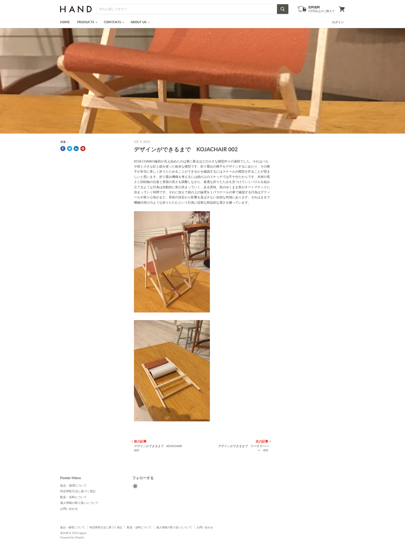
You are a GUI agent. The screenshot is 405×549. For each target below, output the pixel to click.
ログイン (338, 22)
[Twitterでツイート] (69, 148)
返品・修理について (73, 485)
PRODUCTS (86, 22)
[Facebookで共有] (62, 148)
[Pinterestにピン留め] (82, 148)
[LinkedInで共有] (76, 148)
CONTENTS (113, 22)
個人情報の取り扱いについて (79, 502)
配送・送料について (73, 497)
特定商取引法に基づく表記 (78, 491)
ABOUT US (139, 22)
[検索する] (282, 9)
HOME (65, 22)
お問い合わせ (69, 508)
